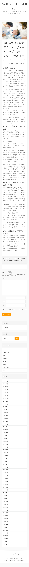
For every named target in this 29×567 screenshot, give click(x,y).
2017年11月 (5, 461)
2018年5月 (5, 444)
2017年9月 (5, 467)
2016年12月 (5, 493)
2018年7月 (5, 441)
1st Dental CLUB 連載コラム (14, 6)
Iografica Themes (20, 560)
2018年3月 (5, 450)
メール (3, 301)
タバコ (4, 355)
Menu (14, 17)
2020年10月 (5, 409)
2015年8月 (5, 530)
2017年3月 (5, 484)
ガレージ (5, 350)
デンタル (10, 259)
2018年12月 (5, 435)
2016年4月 (5, 516)
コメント (3, 278)
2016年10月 (5, 498)
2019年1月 (5, 432)
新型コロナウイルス (8, 260)
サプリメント (6, 352)
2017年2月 (5, 487)
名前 (3, 297)
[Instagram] (16, 554)
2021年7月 (5, 384)
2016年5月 (5, 513)
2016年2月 (5, 521)
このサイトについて (7, 327)
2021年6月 (5, 387)
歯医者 (15, 260)
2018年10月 (5, 438)
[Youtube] (18, 554)
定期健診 (23, 259)
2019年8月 (5, 430)
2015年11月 (5, 527)
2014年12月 (5, 541)
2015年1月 (5, 538)
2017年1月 (5, 490)
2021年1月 (5, 401)
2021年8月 (5, 381)
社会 (4, 370)
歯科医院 (19, 260)
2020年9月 (5, 412)
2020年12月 (5, 404)
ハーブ (4, 361)
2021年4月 (5, 392)
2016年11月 (5, 495)
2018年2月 (5, 452)
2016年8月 (5, 504)
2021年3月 (5, 395)
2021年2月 (5, 398)
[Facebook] (11, 554)
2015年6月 (5, 533)
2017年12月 (5, 458)
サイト (3, 305)
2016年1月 (5, 524)
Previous (7, 267)
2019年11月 (5, 427)
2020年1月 (5, 421)
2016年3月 (5, 518)
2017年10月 (5, 464)
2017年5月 (5, 478)
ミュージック (6, 367)
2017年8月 (5, 470)
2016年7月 (5, 507)
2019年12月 (5, 424)
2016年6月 (5, 510)
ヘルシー (5, 364)
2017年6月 (5, 475)
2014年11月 (5, 544)
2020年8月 (5, 415)
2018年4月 (5, 447)
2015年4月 (5, 536)
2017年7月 (5, 472)
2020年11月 (5, 407)
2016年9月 (5, 501)
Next (23, 267)
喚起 (19, 259)
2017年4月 (5, 481)
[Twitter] (13, 554)
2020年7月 (5, 418)
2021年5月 (5, 389)
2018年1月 (5, 455)
